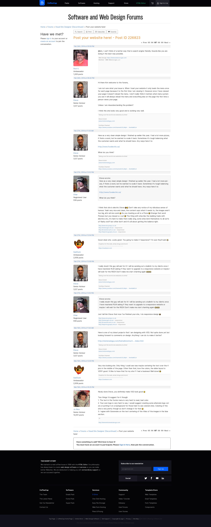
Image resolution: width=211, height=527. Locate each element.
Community (123, 490)
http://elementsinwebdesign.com (109, 422)
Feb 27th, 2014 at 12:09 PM (84, 261)
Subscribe (101, 32)
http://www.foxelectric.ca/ (109, 147)
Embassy (122, 503)
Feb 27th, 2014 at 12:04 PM (84, 235)
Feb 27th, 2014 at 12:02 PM (84, 172)
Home (42, 27)
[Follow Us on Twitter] (145, 478)
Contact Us (44, 507)
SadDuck (77, 252)
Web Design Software (92, 519)
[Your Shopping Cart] (152, 3)
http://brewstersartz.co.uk (107, 230)
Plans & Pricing (97, 511)
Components (150, 507)
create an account (47, 41)
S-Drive (95, 494)
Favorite (113, 32)
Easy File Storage (98, 503)
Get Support (106, 519)
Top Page (52, 519)
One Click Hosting (98, 499)
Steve (75, 100)
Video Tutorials (124, 499)
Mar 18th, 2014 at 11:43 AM (84, 328)
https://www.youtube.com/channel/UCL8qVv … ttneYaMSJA (118, 127)
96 (152, 42)
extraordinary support (90, 470)
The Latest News (46, 499)
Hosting (96, 3)
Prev (145, 42)
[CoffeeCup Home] (52, 3)
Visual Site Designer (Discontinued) (69, 27)
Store (126, 3)
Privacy (128, 519)
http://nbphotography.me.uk (108, 232)
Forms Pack (70, 499)
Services (95, 490)
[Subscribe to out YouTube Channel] (157, 478)
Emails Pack (70, 494)
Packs (67, 3)
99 (162, 42)
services (83, 467)
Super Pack (70, 503)
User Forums (123, 507)
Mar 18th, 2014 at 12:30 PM (84, 361)
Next (166, 42)
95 (149, 42)
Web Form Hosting (99, 507)
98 (159, 42)
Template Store (151, 490)
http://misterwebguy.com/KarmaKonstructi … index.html (120, 341)
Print (89, 32)
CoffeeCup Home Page (65, 519)
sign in (49, 38)
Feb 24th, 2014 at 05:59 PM (84, 46)
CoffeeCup (44, 490)
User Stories (123, 511)
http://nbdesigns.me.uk (106, 228)
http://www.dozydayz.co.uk (107, 225)
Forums (50, 27)
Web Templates (151, 494)
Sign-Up (161, 469)
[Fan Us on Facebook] (151, 478)
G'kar (75, 194)
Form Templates (151, 503)
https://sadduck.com (105, 248)
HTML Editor (141, 3)
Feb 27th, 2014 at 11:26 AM (84, 131)
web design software (68, 467)
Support (111, 3)
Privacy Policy (113, 523)
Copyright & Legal (118, 519)
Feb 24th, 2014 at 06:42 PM (84, 78)
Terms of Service (125, 523)
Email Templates (151, 499)
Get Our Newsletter (47, 503)
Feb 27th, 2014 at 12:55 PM (84, 293)
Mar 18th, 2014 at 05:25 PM (84, 387)
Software (81, 3)
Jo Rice (76, 409)
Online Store (79, 519)
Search (79, 32)
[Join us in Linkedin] (163, 478)
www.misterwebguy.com (107, 121)
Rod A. (76, 68)
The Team (43, 494)
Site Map (136, 519)
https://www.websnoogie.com (116, 58)
